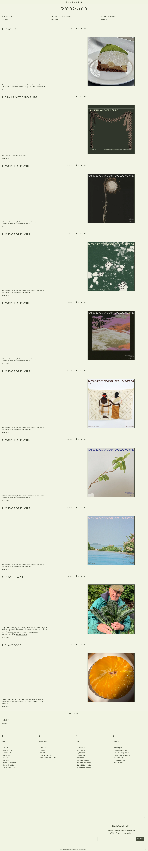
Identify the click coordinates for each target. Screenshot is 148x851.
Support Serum (7, 750)
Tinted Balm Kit (81, 757)
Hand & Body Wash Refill (47, 757)
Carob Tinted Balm (8, 767)
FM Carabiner (117, 762)
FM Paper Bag (118, 757)
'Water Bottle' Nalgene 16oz (122, 755)
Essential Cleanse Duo (83, 762)
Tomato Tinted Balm (8, 765)
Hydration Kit (80, 753)
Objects (26, 2)
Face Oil (5, 747)
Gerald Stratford (33, 633)
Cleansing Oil (6, 753)
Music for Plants (17, 166)
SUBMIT (140, 839)
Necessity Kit (80, 755)
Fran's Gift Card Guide (21, 97)
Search (129, 2)
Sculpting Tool (118, 747)
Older (77, 713)
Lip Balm (5, 760)
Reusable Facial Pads (120, 750)
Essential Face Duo (82, 760)
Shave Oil (42, 753)
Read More (5, 90)
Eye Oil (5, 757)
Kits (19, 2)
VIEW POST (82, 28)
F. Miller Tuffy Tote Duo (83, 767)
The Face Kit (80, 750)
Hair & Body (11, 2)
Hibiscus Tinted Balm (9, 762)
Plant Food (13, 29)
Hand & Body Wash (45, 755)
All (33, 2)
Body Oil (42, 747)
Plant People (14, 577)
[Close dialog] (145, 817)
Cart (144, 2)
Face (3, 2)
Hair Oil (42, 750)
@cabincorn (6, 703)
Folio (134, 2)
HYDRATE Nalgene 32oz (121, 753)
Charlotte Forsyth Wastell (37, 87)
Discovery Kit (80, 747)
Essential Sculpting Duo (84, 765)
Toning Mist (6, 755)
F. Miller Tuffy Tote (119, 760)
